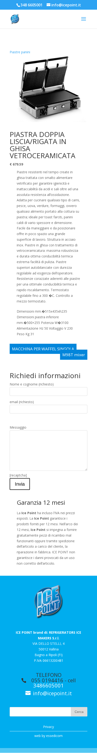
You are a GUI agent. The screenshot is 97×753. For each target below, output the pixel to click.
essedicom (54, 735)
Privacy (48, 726)
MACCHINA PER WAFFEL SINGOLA (43, 349)
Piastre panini (20, 52)
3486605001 (48, 685)
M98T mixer (73, 354)
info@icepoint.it (52, 693)
